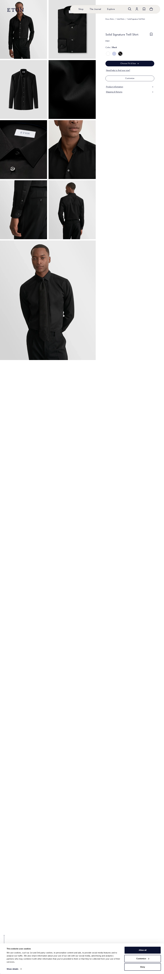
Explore (111, 9)
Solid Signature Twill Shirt (136, 19)
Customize (141, 958)
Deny (142, 967)
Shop (80, 9)
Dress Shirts (109, 19)
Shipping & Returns (114, 92)
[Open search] (129, 9)
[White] (108, 54)
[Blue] (114, 54)
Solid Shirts (121, 19)
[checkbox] (151, 35)
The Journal (95, 9)
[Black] (120, 54)
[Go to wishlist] (144, 9)
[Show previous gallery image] (4, 941)
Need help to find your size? (118, 70)
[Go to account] (136, 9)
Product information (114, 87)
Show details (12, 969)
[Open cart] (151, 9)
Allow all (143, 950)
